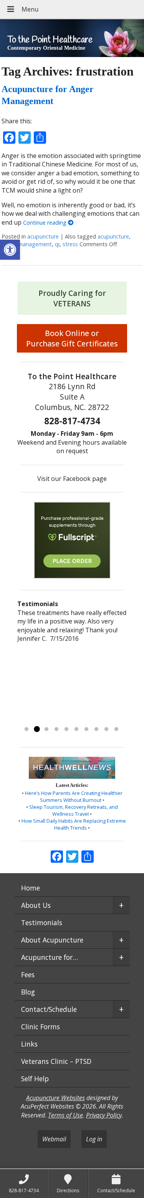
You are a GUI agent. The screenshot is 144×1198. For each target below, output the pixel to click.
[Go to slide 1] (26, 729)
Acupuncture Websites (55, 1098)
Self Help (35, 1078)
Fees (28, 974)
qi (57, 244)
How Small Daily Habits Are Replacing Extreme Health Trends (74, 824)
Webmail (54, 1139)
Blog (28, 991)
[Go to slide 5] (66, 729)
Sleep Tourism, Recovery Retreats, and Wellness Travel (73, 810)
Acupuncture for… (49, 957)
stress (70, 244)
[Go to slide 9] (106, 729)
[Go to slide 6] (76, 729)
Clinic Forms (40, 1026)
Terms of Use (65, 1115)
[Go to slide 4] (56, 729)
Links (29, 1043)
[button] (10, 250)
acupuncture (43, 236)
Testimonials (41, 922)
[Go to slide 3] (46, 729)
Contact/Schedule (49, 1009)
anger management (27, 244)
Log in (94, 1139)
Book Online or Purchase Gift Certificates (72, 338)
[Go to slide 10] (116, 729)
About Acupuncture (52, 939)
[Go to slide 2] (36, 729)
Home (30, 887)
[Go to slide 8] (96, 729)
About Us (36, 905)
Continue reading (45, 222)
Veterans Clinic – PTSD (56, 1061)
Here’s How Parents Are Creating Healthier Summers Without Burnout (73, 796)
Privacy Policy (104, 1115)
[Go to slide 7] (86, 729)
